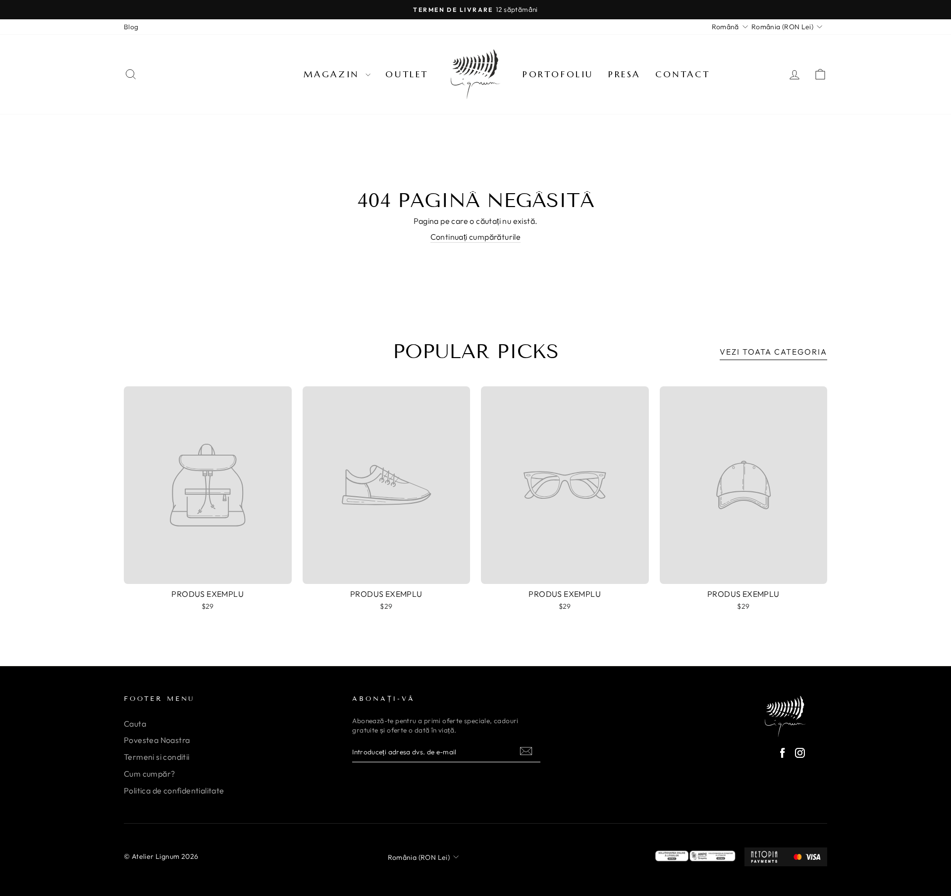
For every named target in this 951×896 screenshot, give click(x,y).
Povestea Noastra (157, 740)
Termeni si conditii (157, 757)
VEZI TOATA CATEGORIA (773, 351)
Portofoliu (558, 74)
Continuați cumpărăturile (475, 237)
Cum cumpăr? (149, 774)
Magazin (334, 74)
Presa (624, 74)
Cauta (135, 724)
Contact (682, 74)
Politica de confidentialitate (174, 790)
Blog (131, 26)
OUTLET (406, 74)
